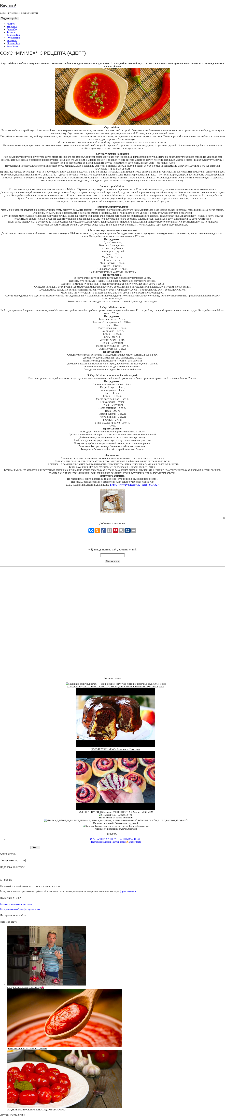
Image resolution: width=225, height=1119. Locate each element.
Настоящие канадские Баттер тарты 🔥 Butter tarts (116, 841)
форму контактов (128, 891)
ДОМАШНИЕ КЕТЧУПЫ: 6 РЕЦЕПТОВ (27, 1048)
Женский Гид (13, 35)
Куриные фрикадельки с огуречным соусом (116, 828)
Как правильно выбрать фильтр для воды (20, 909)
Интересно (12, 40)
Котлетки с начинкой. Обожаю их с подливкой (116, 823)
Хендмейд (12, 26)
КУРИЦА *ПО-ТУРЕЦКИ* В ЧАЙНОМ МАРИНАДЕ (115, 839)
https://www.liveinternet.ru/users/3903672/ (134, 484)
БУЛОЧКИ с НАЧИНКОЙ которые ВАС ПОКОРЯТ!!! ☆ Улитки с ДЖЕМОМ (116, 812)
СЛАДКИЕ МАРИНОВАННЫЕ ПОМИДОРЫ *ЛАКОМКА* (36, 1109)
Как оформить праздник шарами (16, 904)
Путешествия (13, 37)
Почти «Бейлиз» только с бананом (116, 817)
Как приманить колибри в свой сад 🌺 (25, 987)
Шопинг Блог (13, 43)
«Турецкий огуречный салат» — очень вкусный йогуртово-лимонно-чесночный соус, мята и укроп (115, 686)
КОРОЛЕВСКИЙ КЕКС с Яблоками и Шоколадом (115, 749)
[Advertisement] (112, 618)
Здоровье (11, 32)
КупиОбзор (12, 46)
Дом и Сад (12, 29)
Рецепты (11, 23)
